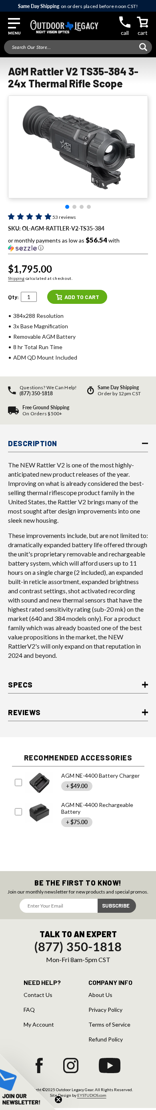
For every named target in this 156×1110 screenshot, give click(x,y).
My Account (39, 1024)
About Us (100, 995)
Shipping (16, 278)
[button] (14, 26)
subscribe (116, 905)
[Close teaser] (58, 1100)
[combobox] (78, 47)
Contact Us (38, 995)
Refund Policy (105, 1039)
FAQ (29, 1010)
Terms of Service (109, 1024)
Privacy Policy (105, 1010)
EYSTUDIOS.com (91, 1095)
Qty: (13, 296)
